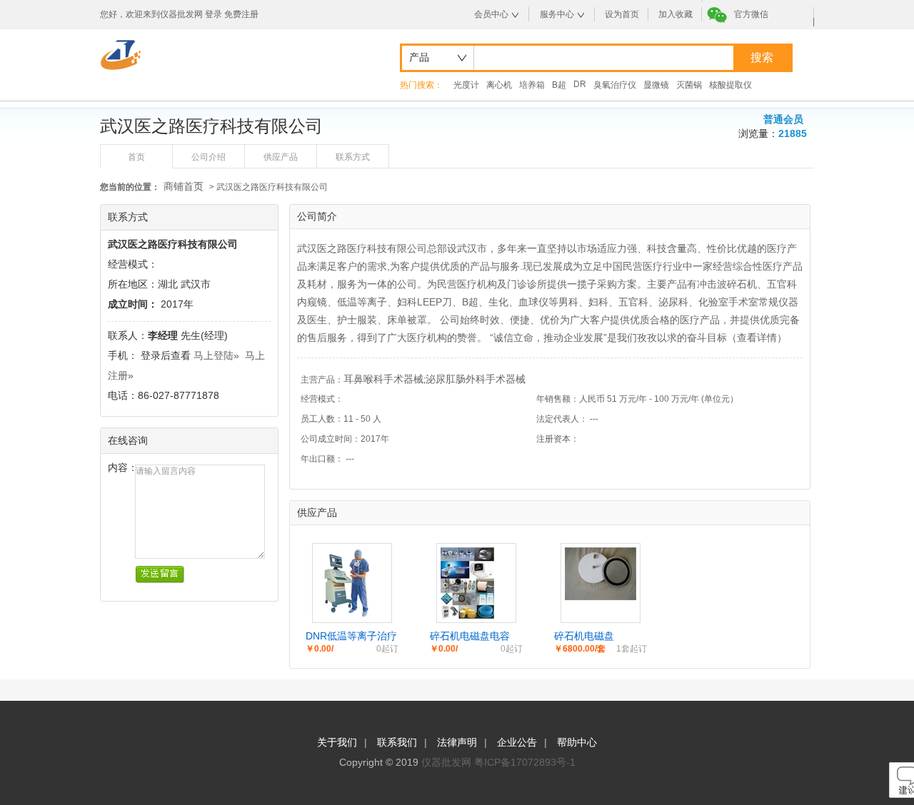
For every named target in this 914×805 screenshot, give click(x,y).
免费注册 (241, 14)
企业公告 (517, 742)
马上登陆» (216, 355)
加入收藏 (675, 14)
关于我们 (337, 742)
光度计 (466, 85)
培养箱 (532, 85)
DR (579, 84)
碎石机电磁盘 (584, 636)
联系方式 (353, 157)
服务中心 (557, 14)
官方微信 (751, 14)
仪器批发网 (446, 762)
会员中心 (491, 14)
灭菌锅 (689, 85)
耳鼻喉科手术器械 (383, 379)
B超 (559, 85)
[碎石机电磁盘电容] (467, 615)
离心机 (499, 85)
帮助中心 (577, 742)
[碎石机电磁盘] (600, 596)
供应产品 (280, 157)
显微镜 (656, 85)
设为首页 (622, 14)
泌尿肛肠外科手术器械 (476, 379)
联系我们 (397, 742)
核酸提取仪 (730, 85)
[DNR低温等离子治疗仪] (346, 615)
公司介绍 (208, 157)
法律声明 (457, 742)
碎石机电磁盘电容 (470, 636)
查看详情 (757, 337)
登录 (213, 14)
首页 (136, 157)
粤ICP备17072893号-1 (525, 762)
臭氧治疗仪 (614, 85)
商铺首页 (184, 186)
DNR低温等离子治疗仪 (351, 636)
